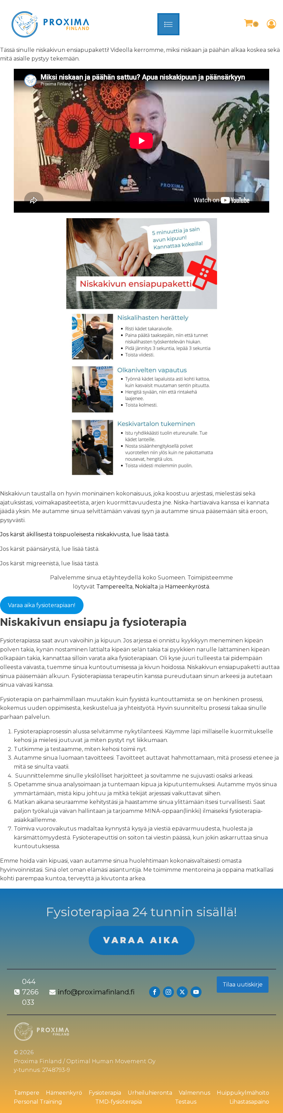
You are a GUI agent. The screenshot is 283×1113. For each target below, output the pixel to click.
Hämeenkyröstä (187, 586)
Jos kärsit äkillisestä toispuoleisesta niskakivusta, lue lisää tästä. (84, 534)
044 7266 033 (30, 992)
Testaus (185, 1101)
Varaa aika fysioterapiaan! (41, 605)
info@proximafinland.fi (96, 992)
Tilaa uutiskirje (243, 984)
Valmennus (194, 1092)
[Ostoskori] (251, 24)
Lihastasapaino (249, 1101)
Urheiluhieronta (150, 1092)
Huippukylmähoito (243, 1092)
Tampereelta (114, 586)
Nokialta (146, 586)
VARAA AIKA (141, 940)
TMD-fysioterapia (118, 1101)
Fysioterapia (105, 1092)
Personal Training (38, 1101)
